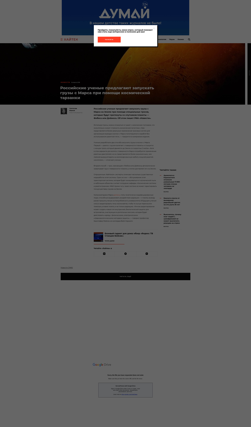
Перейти (109, 39)
